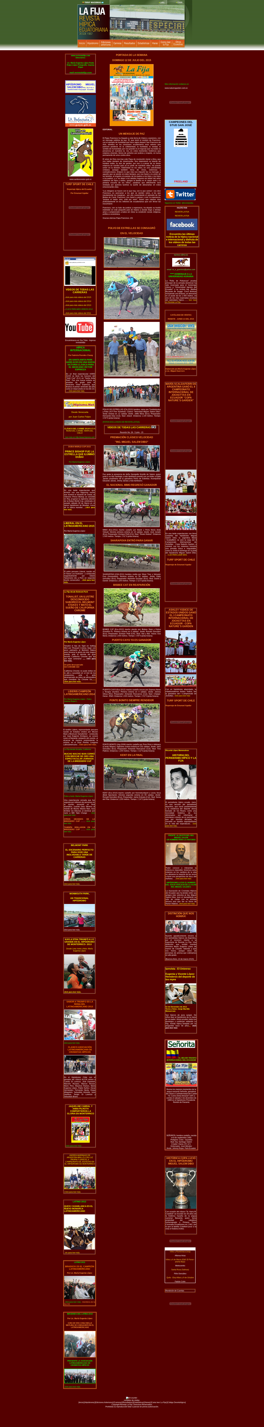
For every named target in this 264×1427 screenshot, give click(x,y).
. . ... (80, 390)
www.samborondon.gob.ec (81, 179)
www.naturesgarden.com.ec (176, 88)
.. (181, 696)
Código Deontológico (176, 1402)
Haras (147, 1402)
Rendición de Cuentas (174, 1291)
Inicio (81, 1402)
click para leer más (72, 930)
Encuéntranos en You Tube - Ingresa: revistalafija (80, 341)
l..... (83, 507)
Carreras (117, 1402)
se (81, 659)
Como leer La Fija (158, 1402)
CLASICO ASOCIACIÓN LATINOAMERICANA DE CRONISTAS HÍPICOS (80, 1049)
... (77, 297)
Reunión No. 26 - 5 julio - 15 (131, 432)
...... (84, 659)
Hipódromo (89, 1402)
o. (180, 554)
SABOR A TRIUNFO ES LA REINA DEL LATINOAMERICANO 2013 (79, 1004)
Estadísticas (138, 1402)
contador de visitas (131, 1400)
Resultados (127, 1402)
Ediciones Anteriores (104, 1402)
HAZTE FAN (182, 208)
